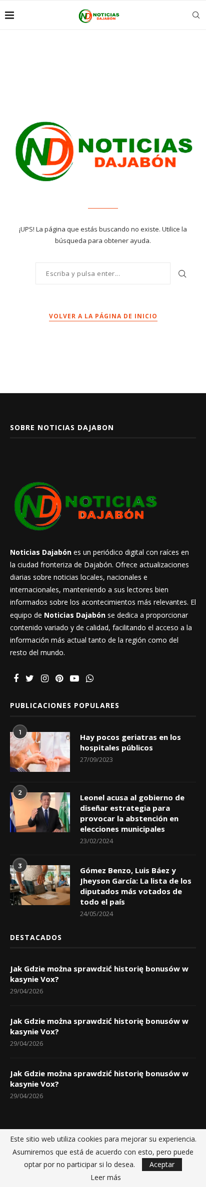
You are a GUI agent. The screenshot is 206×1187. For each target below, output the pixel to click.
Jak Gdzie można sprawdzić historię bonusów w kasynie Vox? (99, 973)
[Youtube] (74, 679)
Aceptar (162, 1164)
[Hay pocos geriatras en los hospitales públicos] (40, 752)
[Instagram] (45, 679)
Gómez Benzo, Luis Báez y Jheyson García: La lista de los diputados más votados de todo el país (136, 886)
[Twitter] (30, 679)
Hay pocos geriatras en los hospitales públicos (130, 742)
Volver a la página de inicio (103, 316)
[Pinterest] (59, 679)
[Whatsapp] (89, 679)
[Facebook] (16, 679)
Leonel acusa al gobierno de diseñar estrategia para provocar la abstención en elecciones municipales (132, 813)
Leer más (105, 1177)
